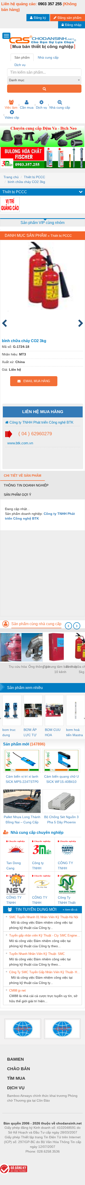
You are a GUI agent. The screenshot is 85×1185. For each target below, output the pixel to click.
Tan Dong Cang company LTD (13, 866)
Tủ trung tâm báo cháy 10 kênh (60, 669)
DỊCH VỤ (16, 1087)
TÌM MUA (16, 1078)
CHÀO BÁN (18, 1068)
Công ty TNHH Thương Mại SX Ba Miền (41, 866)
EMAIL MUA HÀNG (35, 381)
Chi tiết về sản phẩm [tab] (22, 475)
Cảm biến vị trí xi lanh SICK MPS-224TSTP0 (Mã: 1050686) (22, 779)
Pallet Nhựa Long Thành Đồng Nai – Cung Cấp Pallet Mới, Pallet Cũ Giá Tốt (22, 820)
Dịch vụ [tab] (20, 65)
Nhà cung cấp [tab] (48, 57)
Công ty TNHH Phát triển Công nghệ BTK (40, 422)
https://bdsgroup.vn (36, 1158)
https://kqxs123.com (66, 1158)
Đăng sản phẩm (69, 18)
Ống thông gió (39, 666)
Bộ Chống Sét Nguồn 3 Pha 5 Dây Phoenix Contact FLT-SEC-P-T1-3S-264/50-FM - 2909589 (61, 820)
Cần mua (27, 107)
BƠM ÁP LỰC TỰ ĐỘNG (30, 733)
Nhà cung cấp (59, 107)
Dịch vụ (41, 107)
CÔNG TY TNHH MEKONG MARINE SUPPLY (65, 866)
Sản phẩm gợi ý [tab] (17, 494)
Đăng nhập (73, 25)
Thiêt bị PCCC (34, 177)
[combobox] (44, 80)
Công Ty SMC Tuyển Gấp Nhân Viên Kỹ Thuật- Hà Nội (45, 972)
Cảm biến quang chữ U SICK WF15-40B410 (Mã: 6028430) (61, 779)
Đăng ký (40, 18)
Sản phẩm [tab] (22, 57)
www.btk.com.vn (19, 443)
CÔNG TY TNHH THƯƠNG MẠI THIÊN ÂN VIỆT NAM (40, 900)
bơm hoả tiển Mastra (74, 732)
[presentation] (68, 625)
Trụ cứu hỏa (18, 666)
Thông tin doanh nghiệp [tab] (26, 485)
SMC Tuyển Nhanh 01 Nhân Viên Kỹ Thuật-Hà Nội (43, 917)
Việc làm (11, 107)
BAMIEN (15, 1059)
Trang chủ (11, 177)
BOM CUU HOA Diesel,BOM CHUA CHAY (54, 733)
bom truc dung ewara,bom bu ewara (10, 733)
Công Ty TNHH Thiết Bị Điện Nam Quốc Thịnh (67, 900)
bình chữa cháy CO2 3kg (26, 182)
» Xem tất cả (70, 909)
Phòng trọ (11, 1158)
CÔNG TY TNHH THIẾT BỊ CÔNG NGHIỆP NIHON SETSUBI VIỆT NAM (14, 900)
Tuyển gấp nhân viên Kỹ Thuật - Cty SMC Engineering (45, 935)
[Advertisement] (42, 573)
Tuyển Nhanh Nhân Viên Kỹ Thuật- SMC (37, 954)
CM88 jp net (17, 990)
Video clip (12, 117)
